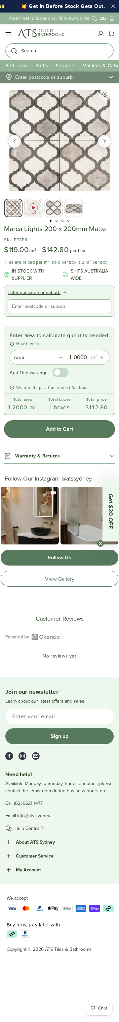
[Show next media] (104, 141)
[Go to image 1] (51, 221)
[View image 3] (53, 208)
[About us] (103, 18)
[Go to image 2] (57, 221)
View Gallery (59, 578)
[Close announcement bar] (113, 6)
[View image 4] (73, 208)
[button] (8, 33)
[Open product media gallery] (105, 95)
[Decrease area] (61, 357)
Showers (66, 65)
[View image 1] (13, 208)
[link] (30, 516)
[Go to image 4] (68, 221)
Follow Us (59, 557)
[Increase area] (102, 357)
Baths (41, 65)
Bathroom (16, 65)
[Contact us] (94, 18)
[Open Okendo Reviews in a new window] (32, 636)
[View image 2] (33, 208)
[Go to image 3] (62, 221)
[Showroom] (112, 18)
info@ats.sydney (33, 815)
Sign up (59, 736)
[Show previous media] (14, 141)
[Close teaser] (100, 543)
